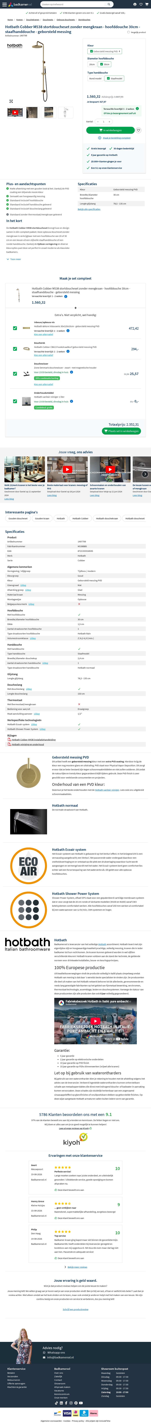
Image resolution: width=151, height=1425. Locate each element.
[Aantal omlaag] (98, 121)
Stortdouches (84, 19)
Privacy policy (78, 1421)
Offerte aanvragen (16, 1383)
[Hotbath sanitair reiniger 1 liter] (26, 401)
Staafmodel (116, 78)
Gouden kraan (42, 518)
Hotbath (61, 518)
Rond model (95, 78)
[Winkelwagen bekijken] (147, 4)
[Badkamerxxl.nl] (20, 4)
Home (10, 19)
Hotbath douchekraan (107, 518)
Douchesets (48, 19)
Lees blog (9, 498)
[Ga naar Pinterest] (76, 1403)
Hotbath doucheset (135, 518)
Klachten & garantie (17, 1386)
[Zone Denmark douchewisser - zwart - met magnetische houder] (26, 373)
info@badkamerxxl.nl (60, 1357)
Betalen (11, 1372)
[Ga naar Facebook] (66, 1403)
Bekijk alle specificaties (89, 209)
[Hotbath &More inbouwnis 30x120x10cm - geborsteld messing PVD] (26, 327)
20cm (92, 64)
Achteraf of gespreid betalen (42, 12)
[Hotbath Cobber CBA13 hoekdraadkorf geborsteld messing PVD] (26, 348)
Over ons (58, 1372)
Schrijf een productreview (75, 1309)
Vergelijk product (138, 32)
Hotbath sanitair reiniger (107, 789)
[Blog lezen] (24, 469)
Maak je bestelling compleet (117, 137)
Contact (58, 1379)
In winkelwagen (112, 130)
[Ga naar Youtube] (81, 1403)
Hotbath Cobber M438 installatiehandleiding (33, 739)
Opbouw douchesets (66, 19)
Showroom (59, 1383)
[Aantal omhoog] (109, 121)
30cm (106, 64)
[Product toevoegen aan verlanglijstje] (138, 130)
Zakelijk (58, 1376)
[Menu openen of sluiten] (4, 4)
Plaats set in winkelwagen (123, 431)
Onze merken (61, 1397)
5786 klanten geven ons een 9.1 (78, 12)
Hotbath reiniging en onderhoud (27, 744)
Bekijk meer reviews (77, 1267)
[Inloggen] (135, 4)
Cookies (66, 1421)
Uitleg (23, 585)
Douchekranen (32, 19)
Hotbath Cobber (80, 518)
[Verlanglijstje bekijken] (141, 4)
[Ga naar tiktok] (56, 1403)
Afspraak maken (62, 1386)
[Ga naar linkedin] (61, 1403)
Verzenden (12, 1376)
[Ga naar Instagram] (71, 1403)
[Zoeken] (109, 4)
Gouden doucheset (18, 518)
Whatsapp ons (56, 1352)
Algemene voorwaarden (51, 1421)
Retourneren (13, 1379)
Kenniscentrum (61, 1394)
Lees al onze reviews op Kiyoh (74, 1128)
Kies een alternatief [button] (43, 334)
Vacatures (59, 1390)
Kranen (19, 19)
